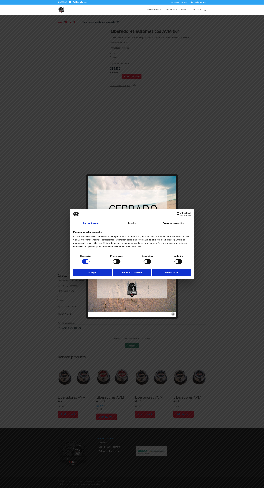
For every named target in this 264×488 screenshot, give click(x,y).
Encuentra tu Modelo (176, 10)
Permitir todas (171, 272)
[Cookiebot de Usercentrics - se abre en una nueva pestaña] (179, 214)
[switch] (116, 261)
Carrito (184, 3)
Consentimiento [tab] (90, 223)
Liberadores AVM (154, 10)
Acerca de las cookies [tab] (173, 223)
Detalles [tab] (132, 223)
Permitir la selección (132, 272)
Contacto (196, 10)
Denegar (92, 272)
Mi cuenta (175, 3)
